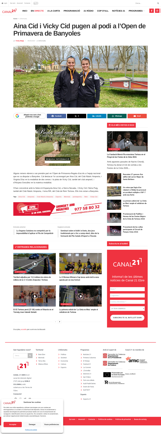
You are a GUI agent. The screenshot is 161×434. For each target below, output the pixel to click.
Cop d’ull (103, 11)
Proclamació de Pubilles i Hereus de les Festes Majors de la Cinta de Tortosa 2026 (134, 216)
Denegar (32, 424)
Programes (136, 11)
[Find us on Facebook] (151, 11)
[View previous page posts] (55, 321)
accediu (24, 329)
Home (15, 19)
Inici (24, 11)
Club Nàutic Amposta (45, 197)
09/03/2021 (31, 41)
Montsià (67, 197)
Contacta (27, 3)
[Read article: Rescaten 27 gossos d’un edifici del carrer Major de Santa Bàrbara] (114, 178)
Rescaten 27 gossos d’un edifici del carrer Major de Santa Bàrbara (133, 176)
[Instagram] (20, 398)
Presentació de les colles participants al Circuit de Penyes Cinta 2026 (133, 229)
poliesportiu (77, 197)
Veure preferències (51, 424)
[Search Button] (157, 3)
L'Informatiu (23, 19)
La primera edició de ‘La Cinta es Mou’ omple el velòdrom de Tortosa (135, 203)
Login (5, 3)
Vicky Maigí (20, 41)
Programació (72, 11)
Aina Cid (22, 197)
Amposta (31, 197)
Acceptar (12, 424)
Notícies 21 (118, 11)
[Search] (30, 355)
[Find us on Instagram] (157, 11)
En (37, 11)
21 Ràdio (88, 11)
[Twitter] (25, 398)
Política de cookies (31, 430)
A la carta (53, 11)
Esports (58, 197)
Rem (86, 197)
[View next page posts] (59, 321)
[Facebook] (15, 398)
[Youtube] (29, 398)
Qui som (12, 3)
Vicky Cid (93, 197)
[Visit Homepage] (9, 11)
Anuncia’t (20, 3)
